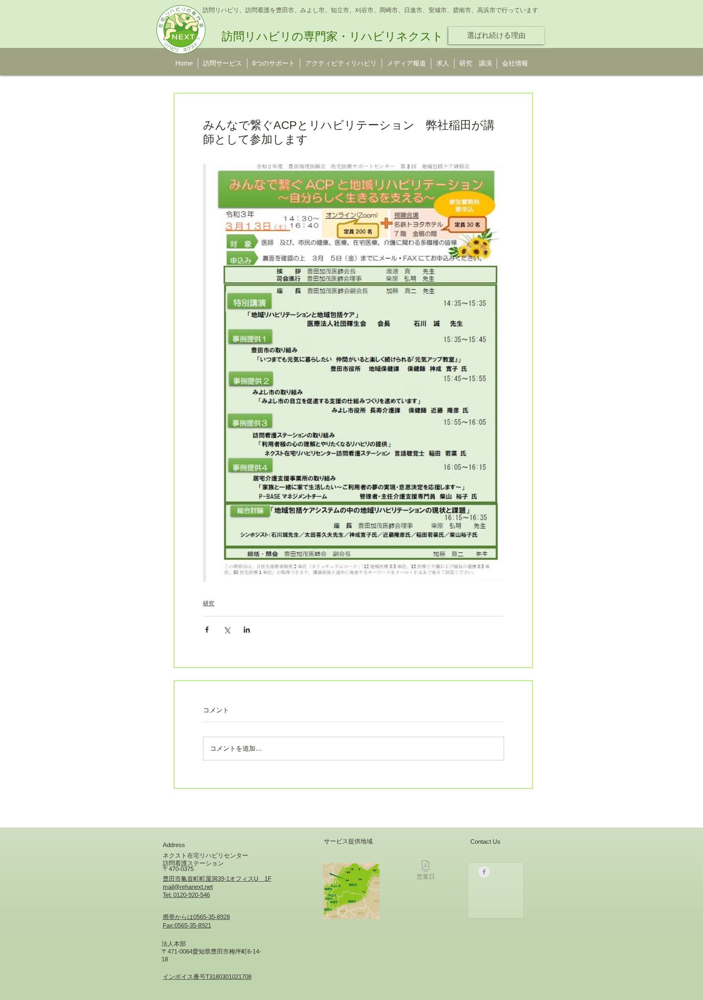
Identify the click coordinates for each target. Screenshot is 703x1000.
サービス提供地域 (348, 841)
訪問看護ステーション (193, 863)
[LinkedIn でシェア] (247, 629)
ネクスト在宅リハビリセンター (205, 855)
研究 (208, 603)
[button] (475, 63)
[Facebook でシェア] (207, 629)
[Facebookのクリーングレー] (484, 872)
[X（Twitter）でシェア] (227, 629)
